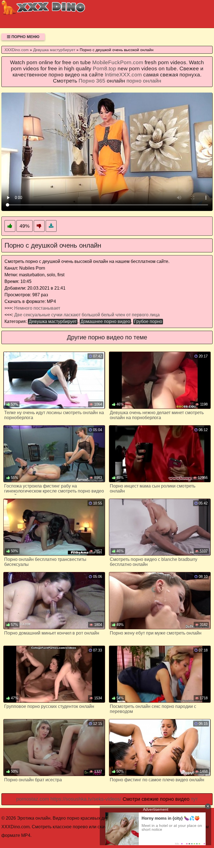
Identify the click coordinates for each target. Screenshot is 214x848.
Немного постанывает (37, 308)
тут (194, 799)
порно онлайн (144, 81)
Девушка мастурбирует (53, 321)
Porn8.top (104, 68)
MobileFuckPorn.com (117, 62)
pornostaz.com (32, 799)
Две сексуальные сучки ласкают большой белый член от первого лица (87, 314)
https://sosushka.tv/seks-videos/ (85, 799)
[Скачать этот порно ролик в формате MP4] (51, 226)
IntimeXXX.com (123, 75)
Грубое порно (148, 321)
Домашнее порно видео (105, 321)
